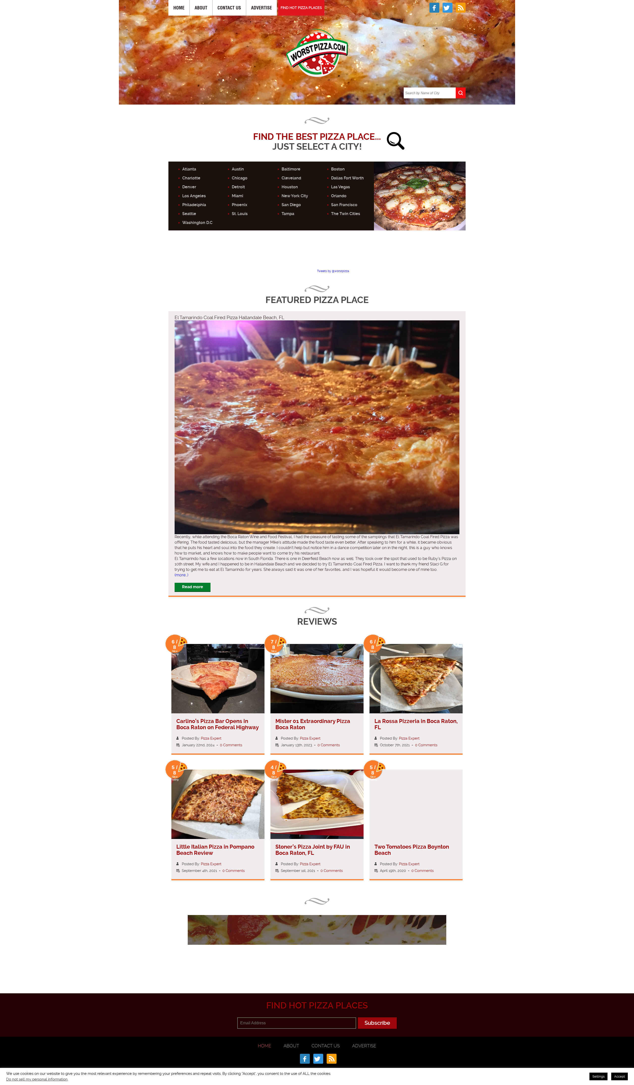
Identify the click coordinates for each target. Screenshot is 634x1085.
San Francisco (344, 204)
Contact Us (229, 8)
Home (179, 8)
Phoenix (239, 204)
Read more (192, 586)
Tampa (288, 213)
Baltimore (291, 169)
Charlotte (191, 178)
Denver (189, 187)
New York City (295, 196)
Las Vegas (340, 187)
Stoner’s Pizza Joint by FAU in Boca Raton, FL (312, 850)
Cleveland (291, 178)
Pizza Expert (211, 738)
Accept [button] (619, 1076)
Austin (238, 169)
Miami (237, 196)
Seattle (189, 213)
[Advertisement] (317, 254)
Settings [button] (598, 1076)
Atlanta (189, 169)
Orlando (338, 196)
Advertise (261, 8)
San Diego (291, 204)
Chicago (239, 178)
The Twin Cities (345, 213)
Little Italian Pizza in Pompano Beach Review (215, 850)
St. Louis (240, 213)
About (201, 8)
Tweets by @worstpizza (333, 271)
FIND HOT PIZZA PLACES (301, 8)
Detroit (238, 187)
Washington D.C (197, 222)
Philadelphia (194, 204)
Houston (290, 187)
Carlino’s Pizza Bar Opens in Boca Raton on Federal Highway (217, 724)
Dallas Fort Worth (347, 178)
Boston (338, 169)
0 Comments (231, 745)
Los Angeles (194, 196)
